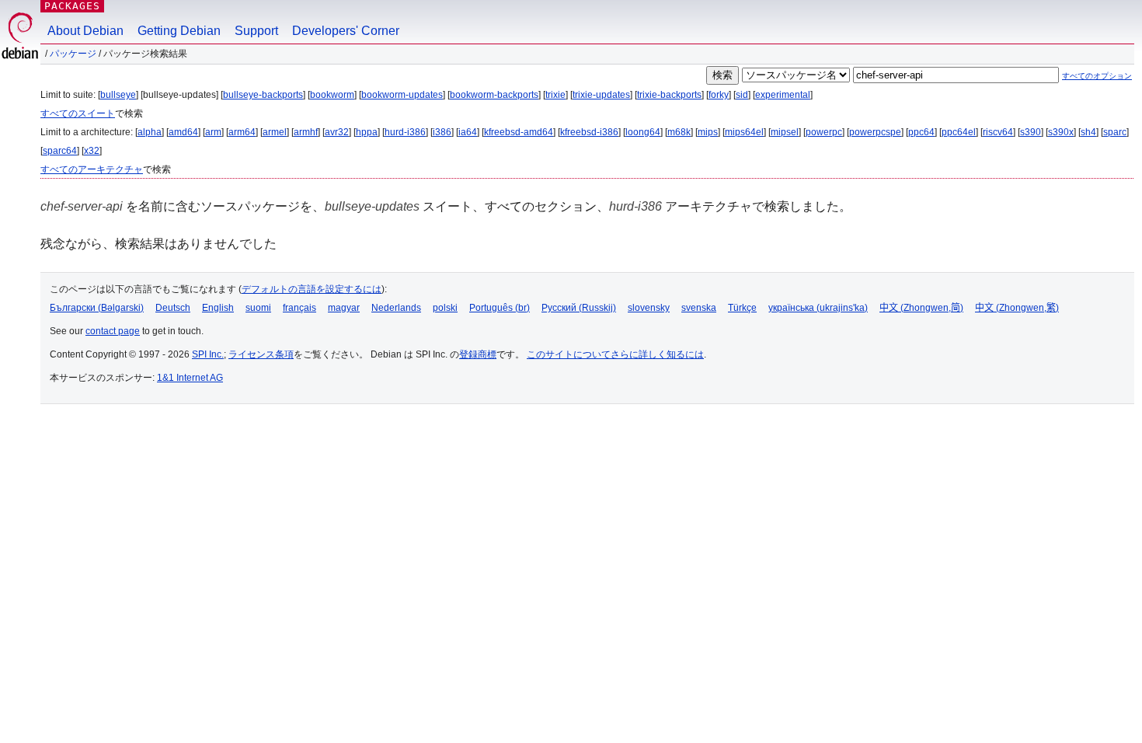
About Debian (85, 30)
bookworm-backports (494, 94)
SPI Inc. (208, 354)
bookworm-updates (402, 94)
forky (719, 94)
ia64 (467, 132)
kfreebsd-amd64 (518, 132)
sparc (1114, 132)
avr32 (337, 132)
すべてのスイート (77, 113)
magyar (344, 307)
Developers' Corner (345, 30)
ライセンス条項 (261, 354)
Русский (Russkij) (578, 307)
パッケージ (73, 53)
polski (445, 307)
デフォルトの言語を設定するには (311, 289)
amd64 (183, 132)
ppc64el (959, 132)
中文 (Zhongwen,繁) (1017, 307)
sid (742, 94)
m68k (679, 132)
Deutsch (172, 307)
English (218, 307)
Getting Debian (179, 30)
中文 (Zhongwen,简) (921, 307)
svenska (698, 307)
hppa (367, 132)
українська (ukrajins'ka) (818, 307)
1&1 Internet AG (190, 377)
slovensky (649, 307)
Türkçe (742, 307)
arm (213, 132)
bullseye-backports (263, 94)
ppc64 (921, 132)
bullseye (118, 94)
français (299, 307)
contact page (112, 331)
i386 (442, 132)
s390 (1030, 132)
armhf (306, 132)
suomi (258, 307)
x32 (91, 150)
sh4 (1088, 132)
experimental (782, 94)
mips (708, 132)
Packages (72, 6)
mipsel (785, 132)
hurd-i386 (405, 132)
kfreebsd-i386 (589, 132)
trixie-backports (669, 94)
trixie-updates (601, 94)
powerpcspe (875, 132)
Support (256, 30)
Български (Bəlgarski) (97, 307)
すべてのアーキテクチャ (91, 169)
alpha (150, 132)
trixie (555, 94)
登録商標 (477, 354)
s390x (1061, 132)
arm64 (242, 132)
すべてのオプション (1097, 76)
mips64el (744, 132)
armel (275, 132)
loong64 (642, 132)
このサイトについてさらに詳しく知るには (615, 354)
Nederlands (396, 307)
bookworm (332, 94)
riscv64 (998, 132)
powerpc (824, 132)
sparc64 (60, 150)
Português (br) (499, 307)
